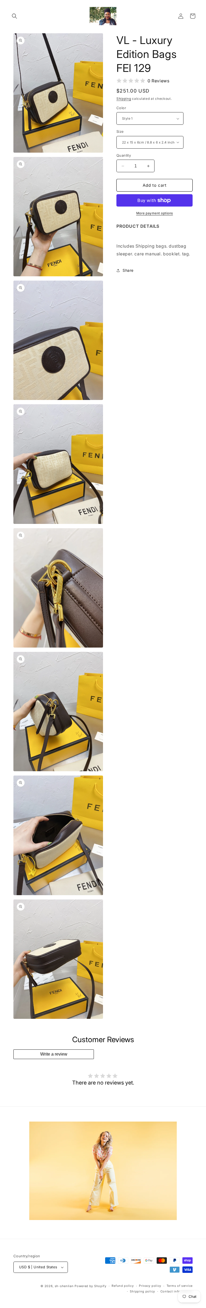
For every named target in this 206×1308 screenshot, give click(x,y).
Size (120, 131)
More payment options (154, 213)
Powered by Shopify (90, 1286)
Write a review (53, 1054)
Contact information (176, 1291)
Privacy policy (150, 1286)
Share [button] (128, 270)
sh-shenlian (64, 1286)
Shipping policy (142, 1291)
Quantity (123, 155)
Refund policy (123, 1286)
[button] (14, 16)
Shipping (123, 99)
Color (121, 108)
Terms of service (180, 1286)
